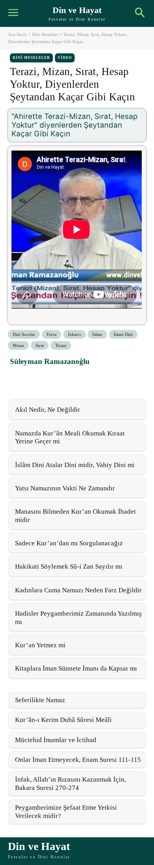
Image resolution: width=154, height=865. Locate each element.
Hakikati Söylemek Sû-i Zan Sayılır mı (68, 566)
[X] (37, 379)
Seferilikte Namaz (40, 700)
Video (65, 58)
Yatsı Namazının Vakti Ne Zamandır (65, 488)
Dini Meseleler (45, 34)
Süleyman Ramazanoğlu (50, 361)
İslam (97, 334)
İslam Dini (123, 334)
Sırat (40, 345)
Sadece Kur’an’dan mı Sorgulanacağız (69, 543)
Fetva (51, 334)
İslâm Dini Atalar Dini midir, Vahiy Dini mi (75, 465)
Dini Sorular (24, 334)
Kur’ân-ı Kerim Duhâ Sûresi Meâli (63, 720)
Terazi (60, 345)
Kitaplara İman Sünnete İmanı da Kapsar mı (76, 668)
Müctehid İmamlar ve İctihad (55, 740)
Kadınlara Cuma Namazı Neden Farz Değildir (78, 590)
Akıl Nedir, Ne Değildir (47, 409)
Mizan (18, 345)
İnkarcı (74, 334)
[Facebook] (18, 379)
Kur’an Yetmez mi (40, 645)
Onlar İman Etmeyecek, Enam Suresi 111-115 (78, 759)
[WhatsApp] (55, 379)
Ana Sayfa (17, 34)
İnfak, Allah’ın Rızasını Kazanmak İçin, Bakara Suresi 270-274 (70, 783)
